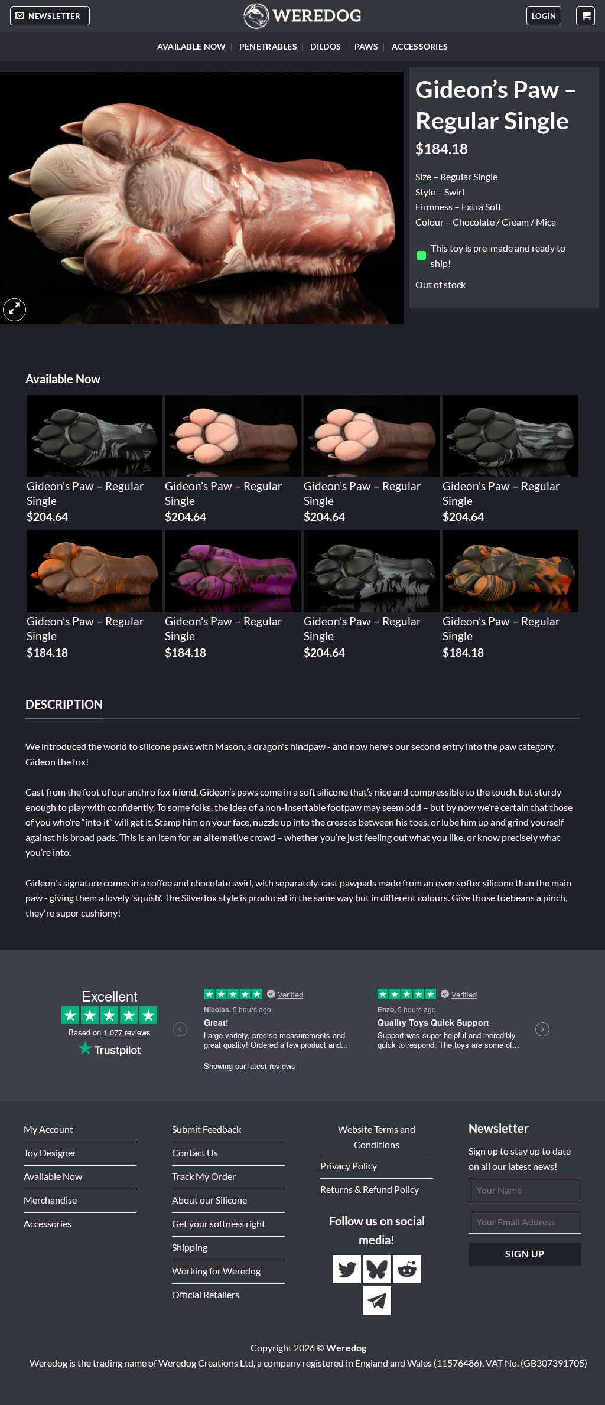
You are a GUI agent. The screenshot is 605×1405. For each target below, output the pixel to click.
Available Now (191, 46)
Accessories (420, 46)
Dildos (325, 46)
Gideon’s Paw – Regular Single (85, 493)
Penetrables (268, 46)
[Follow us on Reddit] (407, 1269)
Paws (366, 46)
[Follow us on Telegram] (377, 1300)
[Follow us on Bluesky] (378, 1269)
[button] (50, 16)
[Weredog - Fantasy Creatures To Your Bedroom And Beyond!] (302, 16)
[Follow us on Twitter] (348, 1269)
